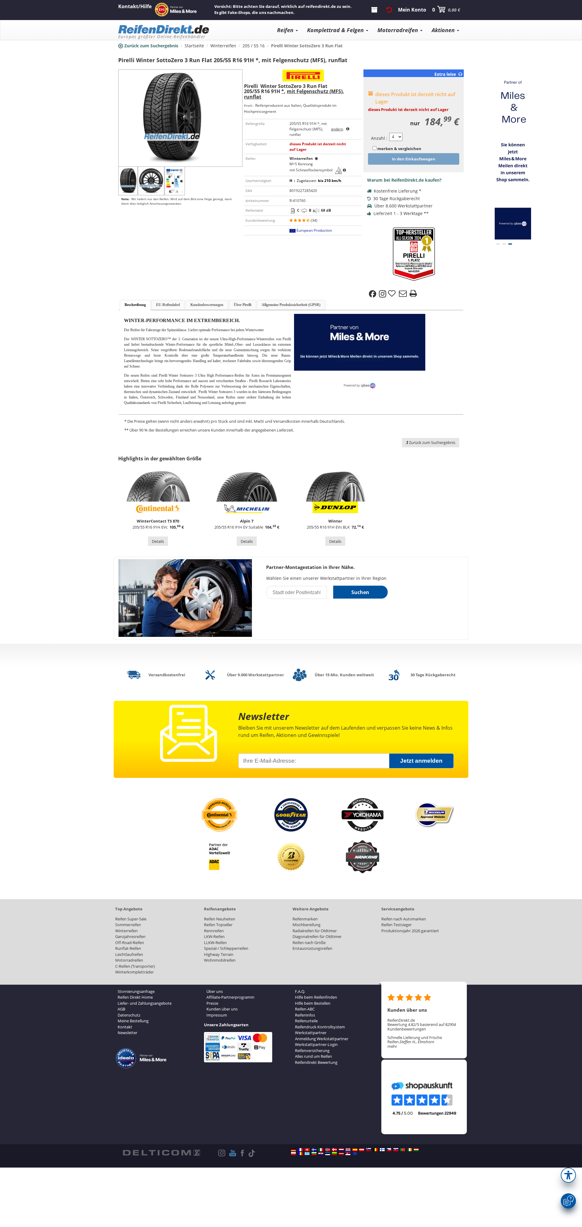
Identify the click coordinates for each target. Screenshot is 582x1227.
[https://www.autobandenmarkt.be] (375, 1149)
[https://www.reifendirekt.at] (361, 1149)
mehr (392, 1046)
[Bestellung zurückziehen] (389, 9)
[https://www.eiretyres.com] (409, 1149)
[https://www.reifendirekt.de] (293, 1149)
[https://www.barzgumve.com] (314, 1153)
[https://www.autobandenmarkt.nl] (341, 1149)
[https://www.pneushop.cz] (388, 1149)
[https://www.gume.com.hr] (320, 1153)
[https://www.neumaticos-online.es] (355, 1149)
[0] (498, 244)
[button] (568, 1175)
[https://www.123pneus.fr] (300, 1149)
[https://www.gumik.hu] (416, 1149)
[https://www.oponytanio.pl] (293, 1153)
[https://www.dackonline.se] (314, 1149)
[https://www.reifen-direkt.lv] (341, 1153)
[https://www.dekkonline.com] (327, 1149)
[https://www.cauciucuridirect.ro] (300, 1153)
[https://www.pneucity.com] (402, 1149)
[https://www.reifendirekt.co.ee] (327, 1153)
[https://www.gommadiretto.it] (320, 1149)
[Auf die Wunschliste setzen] (392, 294)
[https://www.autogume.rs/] (348, 1153)
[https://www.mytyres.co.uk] (348, 1149)
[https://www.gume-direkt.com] (368, 1149)
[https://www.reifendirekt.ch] (307, 1149)
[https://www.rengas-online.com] (382, 1149)
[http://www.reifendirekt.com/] (355, 1153)
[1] (504, 244)
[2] (510, 244)
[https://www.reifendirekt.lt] (334, 1153)
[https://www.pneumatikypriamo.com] (395, 1149)
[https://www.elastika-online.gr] (307, 1153)
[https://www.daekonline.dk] (334, 1149)
